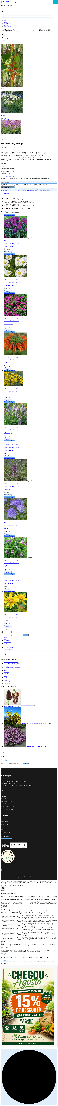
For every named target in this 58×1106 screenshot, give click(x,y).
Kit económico (8, 673)
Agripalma (7, 489)
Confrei (6, 566)
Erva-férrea (4, 137)
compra (49, 189)
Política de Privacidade (7, 806)
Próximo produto (5, 119)
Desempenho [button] (4, 947)
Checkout (3, 829)
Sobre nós (3, 796)
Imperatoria (4, 115)
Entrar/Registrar (5, 1)
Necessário (5, 908)
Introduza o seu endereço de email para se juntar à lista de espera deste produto (24, 184)
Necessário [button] (4, 906)
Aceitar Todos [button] (19, 885)
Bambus (6, 666)
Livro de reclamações (7, 809)
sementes (43, 190)
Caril (5, 394)
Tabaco (6, 680)
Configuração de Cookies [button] (8, 885)
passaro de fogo (35, 190)
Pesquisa (26, 635)
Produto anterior (5, 90)
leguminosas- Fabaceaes (11, 675)
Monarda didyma (9, 246)
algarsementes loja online (30, 189)
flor (53, 189)
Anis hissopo (8, 433)
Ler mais (8, 252)
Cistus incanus (8, 324)
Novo (5, 677)
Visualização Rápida (9, 215)
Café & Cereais (8, 669)
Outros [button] (2, 959)
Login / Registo (5, 821)
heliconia (7, 190)
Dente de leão (8, 583)
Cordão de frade (9, 363)
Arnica (6, 620)
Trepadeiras (7, 683)
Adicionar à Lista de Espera (8, 187)
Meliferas (14, 189)
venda (48, 190)
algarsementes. (42, 189)
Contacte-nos (4, 824)
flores (2, 190)
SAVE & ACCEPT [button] (5, 964)
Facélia (6, 528)
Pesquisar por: (5, 635)
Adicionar (8, 291)
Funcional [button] (3, 941)
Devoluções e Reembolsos (8, 804)
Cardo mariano (8, 450)
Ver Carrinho (4, 827)
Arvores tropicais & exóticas (12, 665)
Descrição (6, 193)
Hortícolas (6, 672)
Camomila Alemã (9, 285)
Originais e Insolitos (9, 679)
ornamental (26, 190)
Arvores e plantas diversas (11, 663)
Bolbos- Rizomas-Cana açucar (12, 667)
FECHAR (55, 1)
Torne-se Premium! (9, 682)
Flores (9, 189)
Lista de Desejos (5, 832)
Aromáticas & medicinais (11, 279)
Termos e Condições (6, 801)
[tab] (30, 193)
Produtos (3, 798)
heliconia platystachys (16, 190)
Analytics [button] (3, 953)
